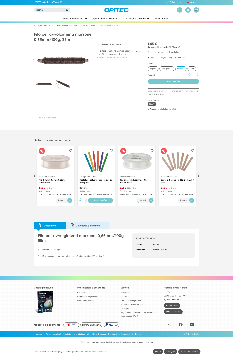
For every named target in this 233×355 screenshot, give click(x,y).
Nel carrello (172, 81)
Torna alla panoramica (46, 118)
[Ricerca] (66, 10)
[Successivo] (92, 60)
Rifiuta (158, 351)
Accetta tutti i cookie (189, 351)
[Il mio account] (188, 10)
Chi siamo (81, 292)
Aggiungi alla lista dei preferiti (164, 109)
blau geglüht (167, 69)
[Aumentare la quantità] (197, 76)
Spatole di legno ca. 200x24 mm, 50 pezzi (177, 181)
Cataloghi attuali (43, 287)
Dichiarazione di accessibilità (120, 334)
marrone (180, 69)
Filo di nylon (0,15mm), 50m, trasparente (52, 181)
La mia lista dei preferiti (131, 300)
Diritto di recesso (99, 334)
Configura (170, 351)
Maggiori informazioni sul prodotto (112, 57)
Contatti (124, 296)
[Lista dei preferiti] (179, 10)
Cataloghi (125, 308)
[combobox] (49, 10)
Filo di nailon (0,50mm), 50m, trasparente (133, 181)
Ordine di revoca (173, 311)
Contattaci (173, 305)
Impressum (39, 334)
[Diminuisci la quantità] (189, 76)
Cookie (138, 334)
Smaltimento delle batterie (132, 304)
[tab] (50, 225)
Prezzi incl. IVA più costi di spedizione (164, 52)
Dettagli (61, 200)
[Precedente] (33, 60)
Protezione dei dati (53, 334)
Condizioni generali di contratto (76, 334)
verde (192, 69)
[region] (63, 66)
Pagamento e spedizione (156, 94)
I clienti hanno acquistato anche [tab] (53, 140)
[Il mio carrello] (196, 10)
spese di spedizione (122, 342)
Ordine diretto (175, 2)
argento (153, 69)
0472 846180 (56, 2)
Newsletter (125, 292)
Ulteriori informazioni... (100, 352)
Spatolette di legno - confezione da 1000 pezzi (95, 181)
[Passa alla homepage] (116, 10)
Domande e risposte (85, 300)
